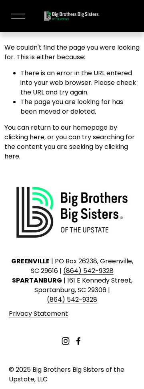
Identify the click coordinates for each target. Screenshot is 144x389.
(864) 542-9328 (88, 270)
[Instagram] (66, 341)
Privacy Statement (38, 313)
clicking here (24, 137)
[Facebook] (78, 341)
